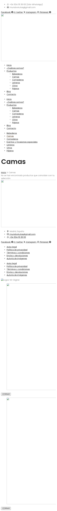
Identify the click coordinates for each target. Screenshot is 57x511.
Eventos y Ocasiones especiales (22, 142)
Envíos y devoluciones (17, 255)
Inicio (9, 65)
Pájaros (15, 88)
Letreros (16, 82)
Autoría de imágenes (17, 258)
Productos (11, 71)
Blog (9, 91)
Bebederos (17, 74)
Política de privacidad (17, 249)
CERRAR (6, 394)
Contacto (11, 94)
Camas (15, 76)
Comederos (18, 79)
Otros (15, 85)
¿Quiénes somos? (15, 68)
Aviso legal (12, 247)
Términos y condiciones (18, 252)
